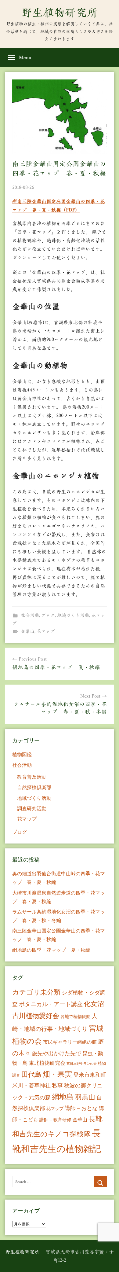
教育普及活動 (31, 777)
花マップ (46, 631)
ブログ (48, 615)
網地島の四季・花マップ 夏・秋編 (51, 950)
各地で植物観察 (75, 1016)
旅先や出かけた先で (56, 1053)
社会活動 (30, 615)
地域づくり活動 (73, 615)
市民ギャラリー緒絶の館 (70, 1042)
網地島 (63, 1096)
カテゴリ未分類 (36, 991)
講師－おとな (81, 1108)
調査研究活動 (31, 808)
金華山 (27, 631)
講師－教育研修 (55, 1119)
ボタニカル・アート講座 (51, 1004)
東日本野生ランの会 (82, 1063)
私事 (57, 1085)
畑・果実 (57, 1074)
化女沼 (94, 1003)
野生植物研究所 (59, 12)
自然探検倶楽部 (34, 787)
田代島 (31, 1074)
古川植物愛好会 (35, 1015)
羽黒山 (85, 1096)
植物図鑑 (22, 754)
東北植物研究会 (47, 1062)
